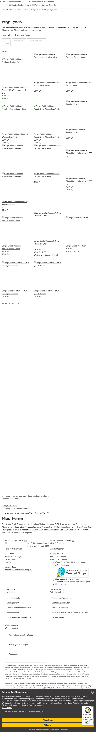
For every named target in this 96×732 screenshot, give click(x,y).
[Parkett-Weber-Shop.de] (32, 5)
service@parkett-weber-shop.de (15, 508)
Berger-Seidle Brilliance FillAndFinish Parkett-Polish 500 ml (79, 181)
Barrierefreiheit (58, 617)
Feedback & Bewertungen (62, 598)
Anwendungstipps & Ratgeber (21, 635)
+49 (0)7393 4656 (9, 506)
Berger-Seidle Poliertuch (76, 246)
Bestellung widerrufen (61, 603)
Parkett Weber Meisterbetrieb (19, 608)
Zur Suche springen (30, 1)
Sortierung (18, 41)
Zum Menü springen (46, 1)
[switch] (87, 722)
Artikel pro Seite (35, 41)
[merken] (4, 55)
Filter (6, 44)
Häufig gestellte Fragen (18, 644)
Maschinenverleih (14, 598)
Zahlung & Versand (60, 608)
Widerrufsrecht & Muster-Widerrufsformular (70, 612)
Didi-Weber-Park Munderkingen (19, 617)
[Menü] (92, 707)
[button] (4, 5)
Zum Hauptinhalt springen (11, 1)
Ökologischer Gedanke (16, 603)
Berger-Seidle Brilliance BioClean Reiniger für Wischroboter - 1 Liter (15, 90)
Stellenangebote (13, 612)
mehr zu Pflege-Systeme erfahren (16, 35)
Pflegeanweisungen (17, 654)
